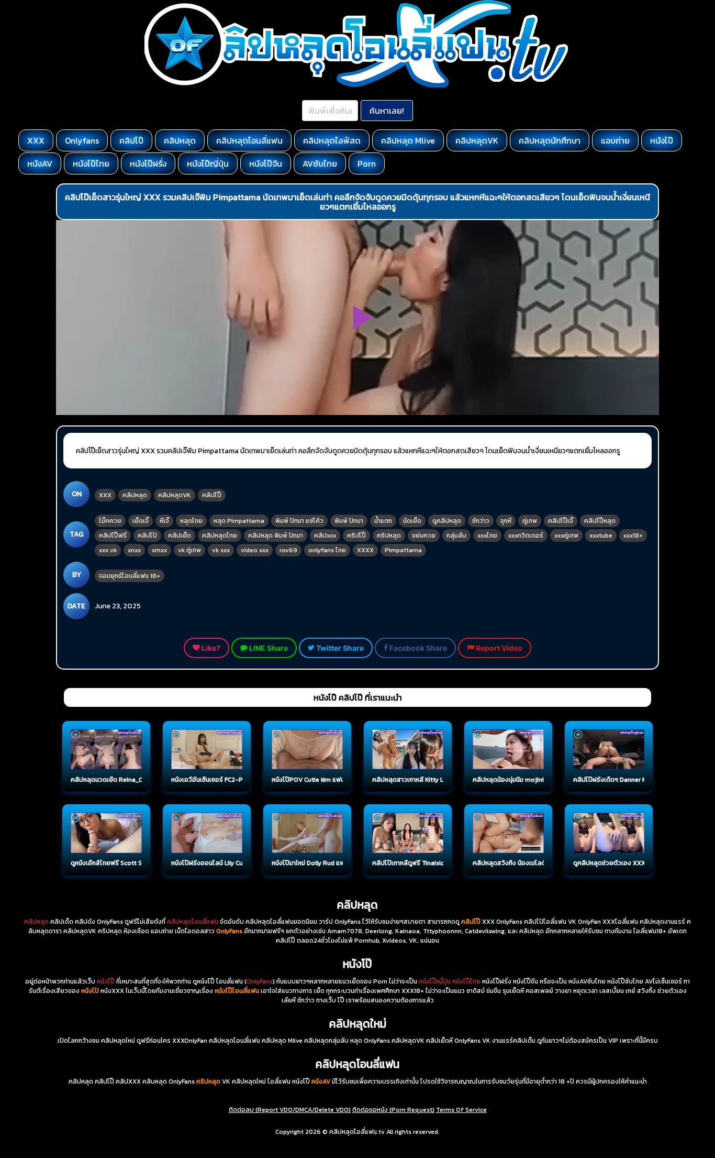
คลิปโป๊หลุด (600, 521)
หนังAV (39, 163)
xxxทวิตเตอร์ (525, 535)
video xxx (255, 550)
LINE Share (268, 647)
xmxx (159, 550)
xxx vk (108, 550)
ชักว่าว (480, 521)
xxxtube (600, 535)
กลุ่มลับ (456, 535)
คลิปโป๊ (131, 140)
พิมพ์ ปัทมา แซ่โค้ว (299, 521)
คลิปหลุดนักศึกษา (549, 140)
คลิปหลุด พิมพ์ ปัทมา (275, 535)
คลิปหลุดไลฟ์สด (332, 140)
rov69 (288, 550)
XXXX (365, 550)
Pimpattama (403, 550)
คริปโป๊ (356, 535)
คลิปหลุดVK (476, 140)
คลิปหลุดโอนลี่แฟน (249, 140)
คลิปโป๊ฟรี (113, 535)
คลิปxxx (325, 535)
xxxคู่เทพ (566, 535)
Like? (210, 647)
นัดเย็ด (412, 521)
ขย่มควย (423, 535)
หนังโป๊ (661, 140)
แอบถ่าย (615, 140)
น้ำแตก (383, 521)
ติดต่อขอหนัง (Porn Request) (393, 1110)
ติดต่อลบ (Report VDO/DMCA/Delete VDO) (290, 1110)
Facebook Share (417, 647)
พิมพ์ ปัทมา (348, 521)
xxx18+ (633, 535)
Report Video (498, 647)
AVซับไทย (320, 163)
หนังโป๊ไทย (91, 163)
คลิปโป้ (147, 535)
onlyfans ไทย (327, 550)
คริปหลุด (389, 535)
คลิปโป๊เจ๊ (560, 521)
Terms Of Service (461, 1110)
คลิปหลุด (180, 140)
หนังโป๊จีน (265, 163)
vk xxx (221, 550)
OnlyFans (260, 981)
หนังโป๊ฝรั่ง (148, 163)
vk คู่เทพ (189, 550)
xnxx (134, 550)
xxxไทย (487, 535)
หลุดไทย (191, 521)
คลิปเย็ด (179, 535)
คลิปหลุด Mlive (408, 140)
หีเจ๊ (164, 521)
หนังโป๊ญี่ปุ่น (208, 163)
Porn (367, 163)
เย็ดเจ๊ (140, 521)
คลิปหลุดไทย (219, 535)
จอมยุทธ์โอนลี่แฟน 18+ (129, 576)
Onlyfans (82, 140)
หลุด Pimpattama (239, 521)
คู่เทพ (529, 521)
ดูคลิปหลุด (446, 521)
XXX (35, 140)
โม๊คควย (110, 521)
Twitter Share (339, 647)
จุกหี (505, 521)
